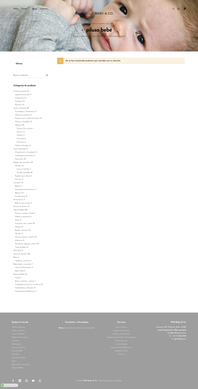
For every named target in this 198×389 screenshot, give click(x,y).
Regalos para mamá (22, 176)
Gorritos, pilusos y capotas (25, 237)
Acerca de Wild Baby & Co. (121, 347)
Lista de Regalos (121, 344)
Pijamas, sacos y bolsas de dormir (27, 118)
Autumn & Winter (20, 206)
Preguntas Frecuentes (121, 330)
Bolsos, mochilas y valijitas (24, 281)
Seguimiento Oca (121, 351)
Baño (15, 257)
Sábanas (18, 125)
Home (86, 23)
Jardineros (19, 240)
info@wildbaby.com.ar (176, 333)
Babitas (18, 186)
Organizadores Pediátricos (25, 291)
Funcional (20, 139)
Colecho (20, 135)
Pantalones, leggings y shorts (25, 244)
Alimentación (18, 200)
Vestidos (18, 234)
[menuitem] (17, 9)
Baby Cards (19, 271)
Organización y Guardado (25, 152)
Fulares (17, 278)
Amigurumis (19, 98)
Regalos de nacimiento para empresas (121, 337)
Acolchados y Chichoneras (24, 111)
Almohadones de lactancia (25, 189)
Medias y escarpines (22, 217)
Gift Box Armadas (23, 173)
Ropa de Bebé (18, 210)
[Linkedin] (20, 380)
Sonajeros (18, 101)
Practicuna (20, 142)
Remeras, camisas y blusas (24, 213)
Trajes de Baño (20, 247)
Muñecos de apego (22, 145)
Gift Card (18, 179)
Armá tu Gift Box (23, 169)
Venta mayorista (121, 341)
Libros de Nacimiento (23, 267)
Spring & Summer (20, 254)
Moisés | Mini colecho (24, 128)
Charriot (20, 132)
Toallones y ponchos (22, 261)
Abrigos (18, 227)
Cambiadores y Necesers (24, 288)
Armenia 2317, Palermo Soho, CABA (171, 327)
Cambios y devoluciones (121, 334)
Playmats (18, 105)
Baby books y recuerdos (22, 264)
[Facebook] (13, 380)
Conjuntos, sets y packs (23, 223)
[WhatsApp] (40, 380)
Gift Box (18, 166)
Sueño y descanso (20, 108)
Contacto (121, 354)
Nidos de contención (22, 115)
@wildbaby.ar (180, 339)
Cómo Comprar (121, 327)
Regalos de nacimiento (21, 162)
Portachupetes (20, 196)
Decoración (19, 159)
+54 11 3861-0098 (179, 336)
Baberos (18, 193)
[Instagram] (26, 380)
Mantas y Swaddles (22, 122)
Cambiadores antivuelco (24, 156)
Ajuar (17, 220)
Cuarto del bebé (19, 149)
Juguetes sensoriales (22, 94)
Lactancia (17, 183)
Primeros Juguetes (20, 91)
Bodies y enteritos (21, 230)
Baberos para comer (22, 203)
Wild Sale (17, 250)
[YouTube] (33, 380)
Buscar (47, 75)
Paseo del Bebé (19, 274)
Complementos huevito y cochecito (28, 284)
